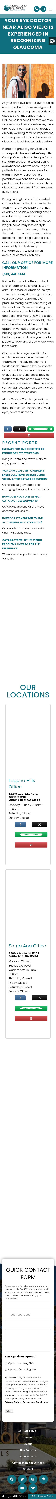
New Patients (28, 1450)
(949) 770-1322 (37, 9)
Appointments (28, 1456)
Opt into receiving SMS (21, 1363)
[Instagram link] (32, 1479)
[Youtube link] (22, 1488)
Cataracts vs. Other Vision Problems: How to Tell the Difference (22, 544)
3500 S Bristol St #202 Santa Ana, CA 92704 (24, 954)
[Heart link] (32, 1488)
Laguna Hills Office (15, 1496)
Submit (9, 1411)
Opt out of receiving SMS (22, 1369)
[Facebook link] (11, 1479)
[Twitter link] (22, 1479)
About (28, 1444)
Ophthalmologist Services (28, 1463)
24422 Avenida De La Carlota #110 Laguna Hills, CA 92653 (24, 797)
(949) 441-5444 (13, 274)
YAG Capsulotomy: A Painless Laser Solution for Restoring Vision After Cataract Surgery (24, 475)
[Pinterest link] (43, 1479)
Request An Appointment (43, 9)
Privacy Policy (13, 1402)
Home (28, 1437)
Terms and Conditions (35, 1402)
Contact (28, 1469)
